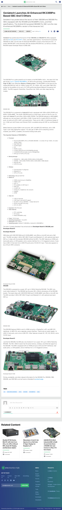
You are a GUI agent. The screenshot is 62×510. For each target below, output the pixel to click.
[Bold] (10, 408)
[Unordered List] (21, 408)
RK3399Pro (19, 39)
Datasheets (38, 500)
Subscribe (25, 485)
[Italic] (12, 408)
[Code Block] (26, 408)
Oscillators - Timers (55, 491)
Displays (21, 31)
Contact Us (10, 476)
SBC (38, 391)
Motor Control (53, 471)
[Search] (56, 2)
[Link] (28, 408)
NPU (20, 391)
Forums (37, 478)
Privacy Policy (40, 508)
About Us (3, 476)
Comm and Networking (10, 31)
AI (4, 391)
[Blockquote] (24, 408)
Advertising (26, 476)
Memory (28, 31)
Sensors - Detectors (55, 498)
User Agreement (57, 508)
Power (51, 477)
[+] (33, 407)
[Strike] (17, 408)
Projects (37, 481)
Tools (36, 489)
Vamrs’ (18, 81)
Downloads (38, 497)
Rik (40, 31)
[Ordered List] (19, 408)
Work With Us (17, 476)
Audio (49, 471)
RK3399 (10, 39)
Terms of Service (48, 508)
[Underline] (15, 408)
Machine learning (12, 391)
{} (30, 407)
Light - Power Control (55, 484)
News (36, 471)
